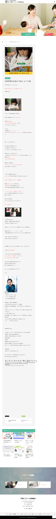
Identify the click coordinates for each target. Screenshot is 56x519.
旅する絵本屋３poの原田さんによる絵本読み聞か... (29, 456)
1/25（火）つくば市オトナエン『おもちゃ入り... (29, 442)
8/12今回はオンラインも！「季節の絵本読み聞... (18, 456)
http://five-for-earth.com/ (14, 320)
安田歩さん (25, 132)
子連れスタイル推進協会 (28, 498)
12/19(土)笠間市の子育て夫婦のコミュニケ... (7, 442)
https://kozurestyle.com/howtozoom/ (11, 238)
